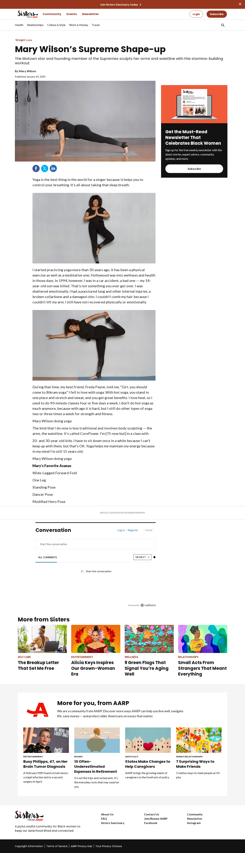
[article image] (194, 122)
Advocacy (131, 756)
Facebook (36, 168)
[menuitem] (19, 26)
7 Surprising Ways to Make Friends (195, 764)
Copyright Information (29, 846)
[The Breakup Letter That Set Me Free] (42, 639)
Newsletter (90, 14)
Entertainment (33, 756)
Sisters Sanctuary (112, 823)
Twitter (44, 168)
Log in (121, 530)
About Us (107, 814)
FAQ (104, 818)
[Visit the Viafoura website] (148, 605)
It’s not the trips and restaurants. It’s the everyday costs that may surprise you (96, 782)
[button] (222, 25)
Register (133, 530)
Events (72, 14)
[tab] (48, 557)
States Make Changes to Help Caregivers (147, 764)
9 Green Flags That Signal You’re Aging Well (147, 668)
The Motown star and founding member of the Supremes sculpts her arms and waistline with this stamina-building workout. (119, 60)
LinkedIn (53, 168)
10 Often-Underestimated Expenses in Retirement (95, 766)
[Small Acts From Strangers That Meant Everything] (202, 639)
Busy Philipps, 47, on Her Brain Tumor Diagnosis (45, 764)
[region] (96, 568)
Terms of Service (57, 846)
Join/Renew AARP (156, 818)
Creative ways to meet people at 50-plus (198, 775)
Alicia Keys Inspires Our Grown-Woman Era (93, 668)
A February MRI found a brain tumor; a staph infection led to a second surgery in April (46, 777)
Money (78, 756)
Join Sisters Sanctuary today (119, 4)
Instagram (194, 823)
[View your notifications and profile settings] (154, 557)
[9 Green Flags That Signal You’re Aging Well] (149, 639)
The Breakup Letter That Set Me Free (38, 665)
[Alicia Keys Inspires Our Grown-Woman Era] (95, 639)
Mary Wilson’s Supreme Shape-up (90, 49)
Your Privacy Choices (109, 846)
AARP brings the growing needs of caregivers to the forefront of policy (147, 775)
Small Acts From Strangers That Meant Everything (202, 668)
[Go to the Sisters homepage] (24, 14)
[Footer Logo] (51, 816)
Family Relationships (189, 756)
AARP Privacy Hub (81, 846)
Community (52, 14)
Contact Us (151, 814)
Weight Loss (23, 40)
